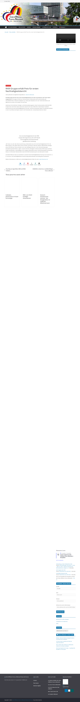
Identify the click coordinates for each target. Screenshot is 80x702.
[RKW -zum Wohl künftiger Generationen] (29, 178)
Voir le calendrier (59, 560)
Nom (57, 592)
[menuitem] (62, 27)
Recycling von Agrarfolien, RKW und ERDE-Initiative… (16, 169)
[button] (65, 27)
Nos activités (22, 27)
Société (57, 586)
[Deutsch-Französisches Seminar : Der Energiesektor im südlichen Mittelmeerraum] (46, 178)
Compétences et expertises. (62, 621)
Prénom (57, 598)
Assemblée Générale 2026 (61, 573)
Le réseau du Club (46, 27)
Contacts (55, 27)
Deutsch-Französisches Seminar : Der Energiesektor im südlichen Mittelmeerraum (45, 199)
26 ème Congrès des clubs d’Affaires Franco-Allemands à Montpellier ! (66, 556)
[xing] (72, 690)
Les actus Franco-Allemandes (54, 684)
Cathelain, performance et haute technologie (12, 196)
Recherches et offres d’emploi (62, 619)
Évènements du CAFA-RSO (65, 571)
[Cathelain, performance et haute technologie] (12, 178)
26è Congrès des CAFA (61, 570)
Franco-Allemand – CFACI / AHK (65, 634)
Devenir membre (36, 27)
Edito (57, 623)
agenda (29, 27)
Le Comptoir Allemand (53, 694)
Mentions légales (37, 685)
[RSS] (69, 690)
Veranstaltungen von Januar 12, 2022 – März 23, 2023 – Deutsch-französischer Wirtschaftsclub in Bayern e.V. (65, 567)
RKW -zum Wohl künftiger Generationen (27, 196)
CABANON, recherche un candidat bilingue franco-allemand (42, 169)
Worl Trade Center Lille (53, 691)
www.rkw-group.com (43, 159)
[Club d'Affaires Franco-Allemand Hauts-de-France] (40, 3)
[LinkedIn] (66, 690)
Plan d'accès (36, 683)
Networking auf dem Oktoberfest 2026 (64, 564)
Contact (35, 680)
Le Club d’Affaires (12, 27)
